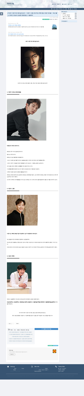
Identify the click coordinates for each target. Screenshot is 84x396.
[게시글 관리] (13, 324)
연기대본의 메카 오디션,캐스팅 (16, 34)
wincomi (43, 369)
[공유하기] (11, 324)
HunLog (10, 3)
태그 (60, 4)
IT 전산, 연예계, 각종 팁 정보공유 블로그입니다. (18, 351)
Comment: (56, 345)
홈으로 (54, 4)
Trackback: (51, 345)
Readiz (14, 369)
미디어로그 (64, 368)
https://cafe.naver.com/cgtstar (14, 32)
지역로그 (60, 369)
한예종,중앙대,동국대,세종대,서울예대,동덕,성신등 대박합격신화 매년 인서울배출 (26, 26)
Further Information (37, 371)
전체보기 (69, 13)
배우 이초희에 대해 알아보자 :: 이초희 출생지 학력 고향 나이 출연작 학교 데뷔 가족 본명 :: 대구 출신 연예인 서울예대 (29, 332)
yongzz (40, 369)
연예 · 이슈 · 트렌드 (54, 19)
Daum (15, 368)
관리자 (59, 371)
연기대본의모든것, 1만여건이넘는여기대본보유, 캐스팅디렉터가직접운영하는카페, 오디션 (28, 35)
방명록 (65, 4)
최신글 (70, 4)
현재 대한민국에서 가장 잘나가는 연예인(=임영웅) (21, 336)
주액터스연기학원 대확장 (14, 25)
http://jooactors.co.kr (12, 23)
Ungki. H (46, 369)
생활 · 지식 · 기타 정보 (69, 18)
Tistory (23, 368)
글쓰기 (62, 371)
